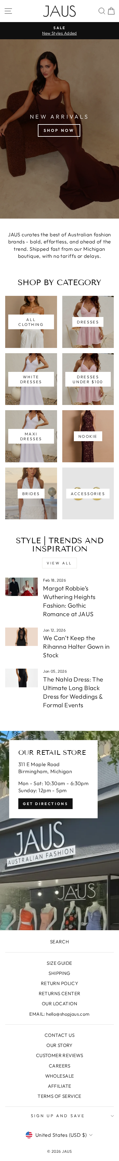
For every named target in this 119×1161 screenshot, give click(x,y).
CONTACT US (59, 1035)
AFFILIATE (59, 1086)
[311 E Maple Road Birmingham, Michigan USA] (59, 830)
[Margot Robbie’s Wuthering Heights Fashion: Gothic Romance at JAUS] (21, 587)
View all (59, 563)
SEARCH (59, 942)
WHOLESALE (59, 1076)
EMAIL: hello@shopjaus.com (59, 1014)
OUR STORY (59, 1045)
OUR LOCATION (59, 1003)
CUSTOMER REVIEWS (59, 1055)
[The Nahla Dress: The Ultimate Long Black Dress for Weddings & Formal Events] (21, 678)
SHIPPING (59, 973)
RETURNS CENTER (60, 993)
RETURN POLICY (59, 983)
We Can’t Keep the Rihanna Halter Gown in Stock (76, 646)
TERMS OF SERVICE (59, 1096)
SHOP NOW (59, 130)
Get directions (45, 803)
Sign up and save (58, 1115)
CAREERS (59, 1066)
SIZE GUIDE (59, 963)
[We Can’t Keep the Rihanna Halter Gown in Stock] (21, 637)
